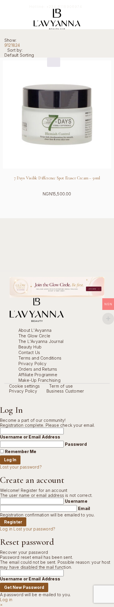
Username (76, 501)
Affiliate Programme (37, 374)
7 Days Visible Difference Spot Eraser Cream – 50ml (57, 178)
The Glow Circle (34, 335)
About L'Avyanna (34, 330)
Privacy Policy (32, 363)
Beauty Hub (30, 346)
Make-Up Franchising (39, 380)
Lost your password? (21, 466)
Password (76, 444)
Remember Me (20, 451)
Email (84, 508)
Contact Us (29, 352)
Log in (6, 528)
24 (17, 45)
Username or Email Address (30, 436)
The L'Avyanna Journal (40, 341)
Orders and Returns (37, 369)
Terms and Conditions (39, 357)
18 (13, 45)
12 (9, 45)
